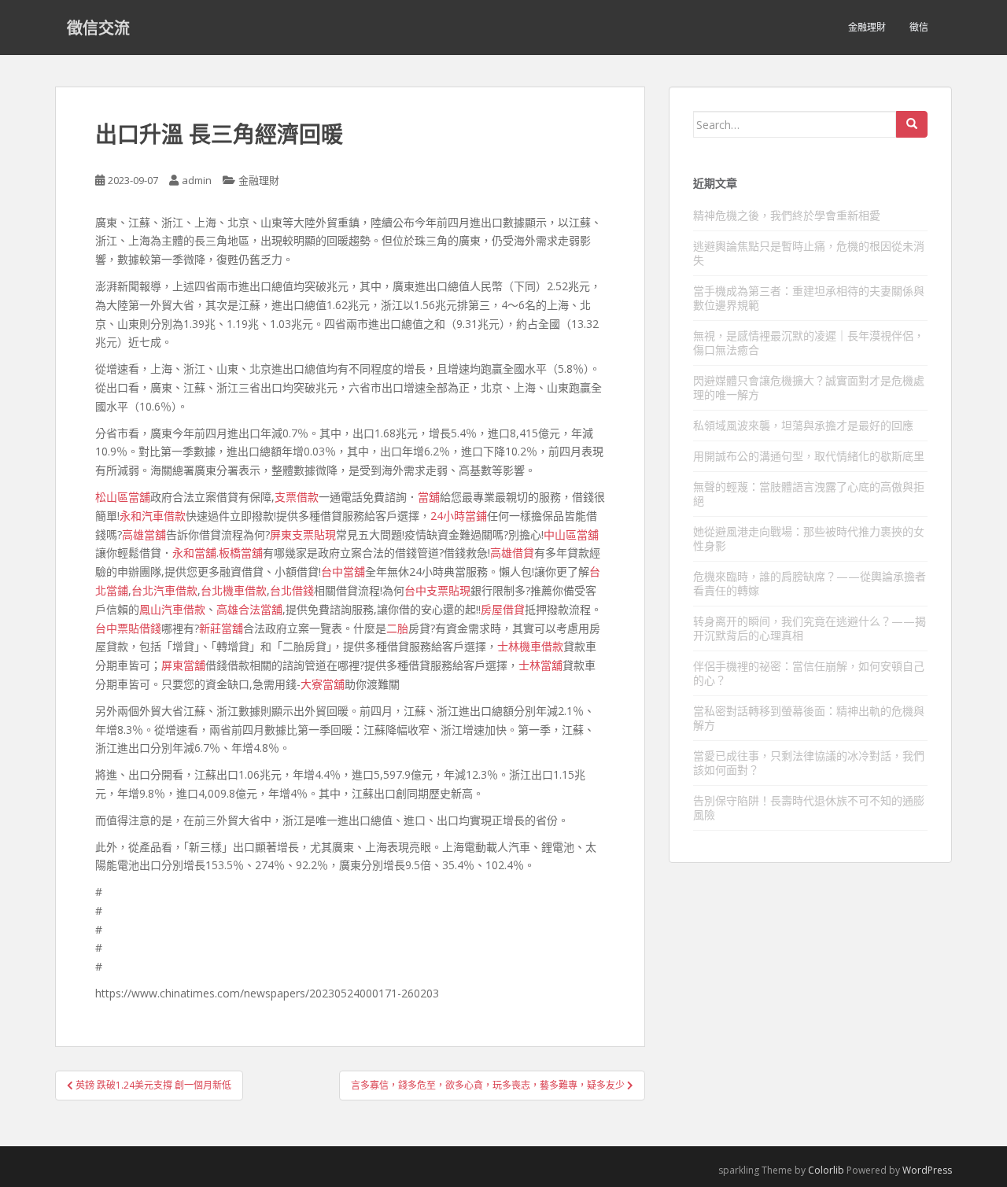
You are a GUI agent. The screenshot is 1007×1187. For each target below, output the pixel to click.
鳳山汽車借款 (172, 609)
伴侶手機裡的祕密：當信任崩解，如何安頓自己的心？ (808, 673)
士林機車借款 (530, 646)
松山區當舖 (122, 496)
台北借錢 (292, 590)
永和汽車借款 (153, 515)
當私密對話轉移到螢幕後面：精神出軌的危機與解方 (808, 717)
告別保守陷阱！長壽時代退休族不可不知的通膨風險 (808, 807)
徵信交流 (98, 27)
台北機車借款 (234, 590)
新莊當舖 (221, 628)
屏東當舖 (183, 665)
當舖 (429, 496)
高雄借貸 (512, 552)
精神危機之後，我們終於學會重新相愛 (786, 215)
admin (197, 180)
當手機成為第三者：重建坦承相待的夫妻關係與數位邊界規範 (808, 297)
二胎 (397, 628)
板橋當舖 (241, 552)
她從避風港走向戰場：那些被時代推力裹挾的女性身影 (808, 538)
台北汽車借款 (164, 590)
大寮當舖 (323, 683)
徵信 (918, 27)
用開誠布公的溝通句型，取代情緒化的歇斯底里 (808, 455)
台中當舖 (343, 571)
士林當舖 (540, 665)
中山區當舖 (571, 534)
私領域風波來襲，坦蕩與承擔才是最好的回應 (803, 425)
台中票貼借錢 (128, 628)
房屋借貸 (503, 609)
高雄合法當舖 (249, 609)
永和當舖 (194, 552)
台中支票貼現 (437, 590)
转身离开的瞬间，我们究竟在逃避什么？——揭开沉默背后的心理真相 (809, 628)
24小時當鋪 (458, 515)
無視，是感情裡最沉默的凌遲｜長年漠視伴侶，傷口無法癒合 (808, 342)
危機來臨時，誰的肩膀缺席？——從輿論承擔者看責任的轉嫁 (809, 583)
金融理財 (867, 27)
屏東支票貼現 (303, 534)
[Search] (912, 124)
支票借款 (297, 496)
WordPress (927, 1170)
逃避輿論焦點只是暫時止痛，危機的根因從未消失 (808, 252)
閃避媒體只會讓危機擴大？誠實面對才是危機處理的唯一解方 (808, 387)
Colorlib (826, 1170)
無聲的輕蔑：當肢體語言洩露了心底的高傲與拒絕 (808, 493)
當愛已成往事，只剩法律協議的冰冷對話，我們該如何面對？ (808, 762)
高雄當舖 (144, 534)
